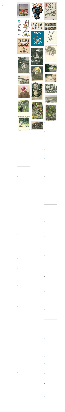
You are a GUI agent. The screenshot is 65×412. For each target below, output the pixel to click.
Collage (2, 5)
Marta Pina (3, 2)
